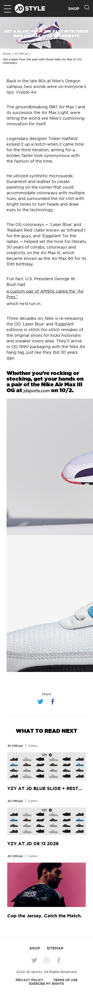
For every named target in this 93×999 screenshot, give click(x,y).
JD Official (21, 53)
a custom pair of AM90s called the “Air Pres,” (45, 294)
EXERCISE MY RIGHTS (46, 983)
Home (7, 53)
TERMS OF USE (65, 980)
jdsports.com (36, 391)
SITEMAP (55, 948)
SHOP (73, 9)
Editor (33, 745)
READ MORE (46, 766)
